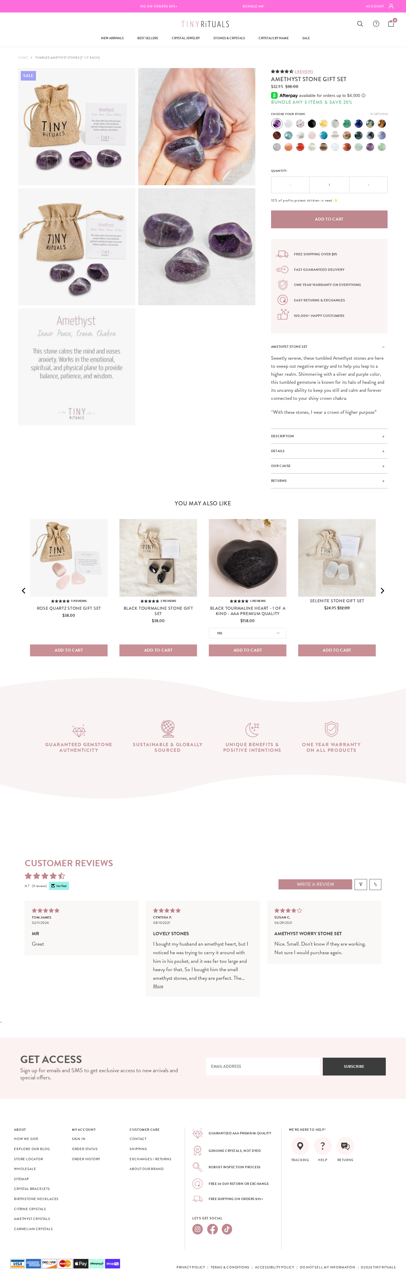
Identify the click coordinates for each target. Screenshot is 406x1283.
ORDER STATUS (85, 1149)
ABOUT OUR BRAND (146, 1168)
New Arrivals (112, 38)
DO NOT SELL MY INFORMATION (327, 1267)
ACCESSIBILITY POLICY (274, 1267)
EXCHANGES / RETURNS (150, 1159)
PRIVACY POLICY (191, 1267)
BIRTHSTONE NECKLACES (36, 1198)
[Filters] (361, 884)
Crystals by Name (274, 38)
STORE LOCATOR (28, 1159)
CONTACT (138, 1138)
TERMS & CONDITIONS (230, 1267)
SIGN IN (79, 1138)
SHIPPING (138, 1149)
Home (23, 57)
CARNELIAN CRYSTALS (33, 1229)
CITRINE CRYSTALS (30, 1209)
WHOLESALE (25, 1168)
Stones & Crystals (229, 38)
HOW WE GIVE (26, 1138)
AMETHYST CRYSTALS (32, 1218)
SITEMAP (21, 1179)
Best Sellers (147, 38)
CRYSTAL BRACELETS (32, 1188)
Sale (306, 38)
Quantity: (279, 171)
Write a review (315, 884)
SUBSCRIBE (354, 1067)
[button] (283, 71)
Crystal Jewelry (186, 38)
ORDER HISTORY (86, 1159)
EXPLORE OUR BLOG (32, 1149)
